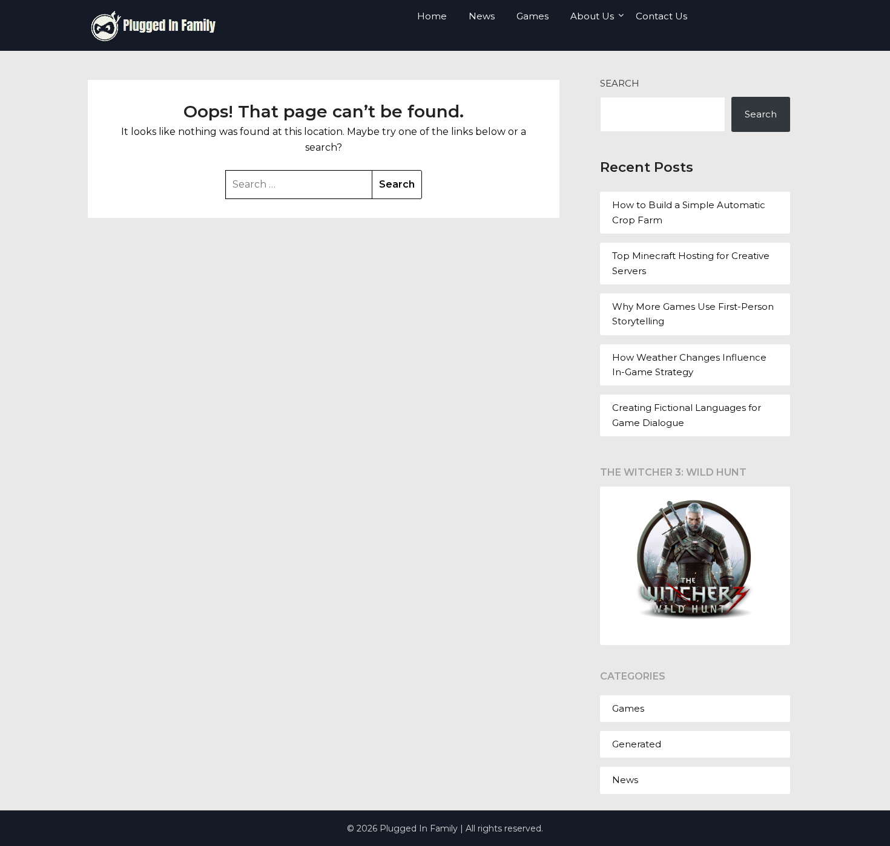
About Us (592, 16)
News (482, 16)
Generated (636, 744)
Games (532, 16)
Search (619, 83)
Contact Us (661, 16)
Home (432, 16)
